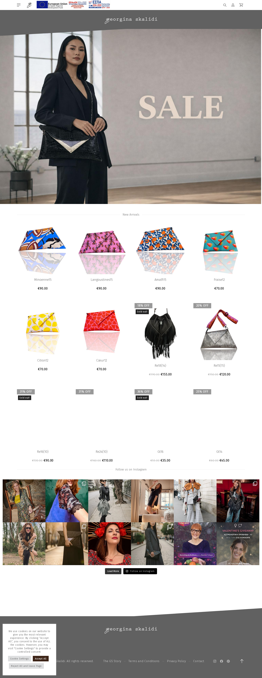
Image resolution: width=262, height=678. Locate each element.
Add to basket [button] (43, 288)
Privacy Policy (176, 661)
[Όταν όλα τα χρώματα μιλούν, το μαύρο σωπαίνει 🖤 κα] (152, 543)
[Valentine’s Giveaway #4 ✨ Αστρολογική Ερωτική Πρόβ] (238, 543)
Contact (198, 661)
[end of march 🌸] (66, 500)
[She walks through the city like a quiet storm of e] (195, 500)
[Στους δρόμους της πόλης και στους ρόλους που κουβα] (109, 500)
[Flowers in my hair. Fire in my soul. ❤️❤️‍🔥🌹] (109, 543)
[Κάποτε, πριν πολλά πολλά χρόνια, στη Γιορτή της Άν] (238, 500)
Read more (160, 374)
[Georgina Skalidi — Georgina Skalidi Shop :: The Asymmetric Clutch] (131, 20)
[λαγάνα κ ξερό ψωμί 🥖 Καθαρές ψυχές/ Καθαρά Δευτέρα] (24, 543)
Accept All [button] (41, 658)
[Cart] (241, 5)
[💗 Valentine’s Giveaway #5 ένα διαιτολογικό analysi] (195, 543)
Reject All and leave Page (26, 666)
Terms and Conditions (144, 661)
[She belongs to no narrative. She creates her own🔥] (66, 543)
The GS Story (112, 661)
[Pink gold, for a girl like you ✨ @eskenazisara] (24, 500)
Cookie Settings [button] (19, 658)
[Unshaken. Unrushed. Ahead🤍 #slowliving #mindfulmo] (152, 500)
